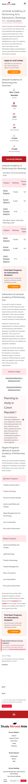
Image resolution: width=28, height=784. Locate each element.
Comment (5, 664)
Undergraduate (14, 756)
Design (14, 743)
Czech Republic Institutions (14, 21)
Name (4, 687)
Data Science (14, 741)
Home (3, 21)
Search (23, 780)
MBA (14, 761)
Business (14, 735)
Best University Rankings (14, 776)
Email (4, 693)
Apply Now (15, 72)
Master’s (14, 759)
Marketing (14, 746)
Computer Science (14, 738)
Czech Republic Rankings (6, 211)
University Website (14, 159)
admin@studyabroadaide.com (17, 649)
